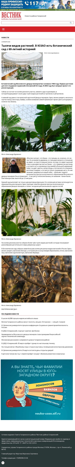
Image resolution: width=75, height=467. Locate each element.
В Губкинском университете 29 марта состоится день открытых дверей (27, 350)
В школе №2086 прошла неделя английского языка (19, 318)
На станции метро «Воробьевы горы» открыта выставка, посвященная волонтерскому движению (37, 347)
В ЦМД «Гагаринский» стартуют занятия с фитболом (20, 331)
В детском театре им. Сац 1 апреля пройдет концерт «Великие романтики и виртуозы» (33, 354)
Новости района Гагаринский (35, 16)
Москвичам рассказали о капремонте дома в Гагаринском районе (25, 340)
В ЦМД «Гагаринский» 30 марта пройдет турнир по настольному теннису (28, 343)
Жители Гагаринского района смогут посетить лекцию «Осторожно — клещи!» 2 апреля (33, 322)
